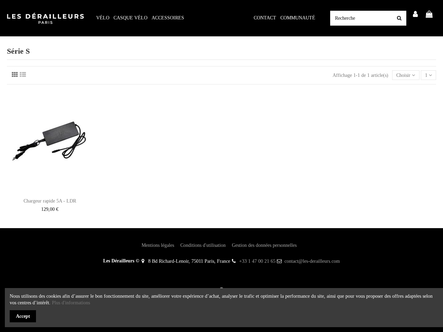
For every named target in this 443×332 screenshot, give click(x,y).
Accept (23, 316)
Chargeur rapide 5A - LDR (50, 201)
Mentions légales (158, 245)
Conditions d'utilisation (203, 245)
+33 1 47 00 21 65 (257, 261)
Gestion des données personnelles (264, 245)
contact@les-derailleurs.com (312, 261)
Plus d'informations (71, 302)
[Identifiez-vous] (415, 15)
